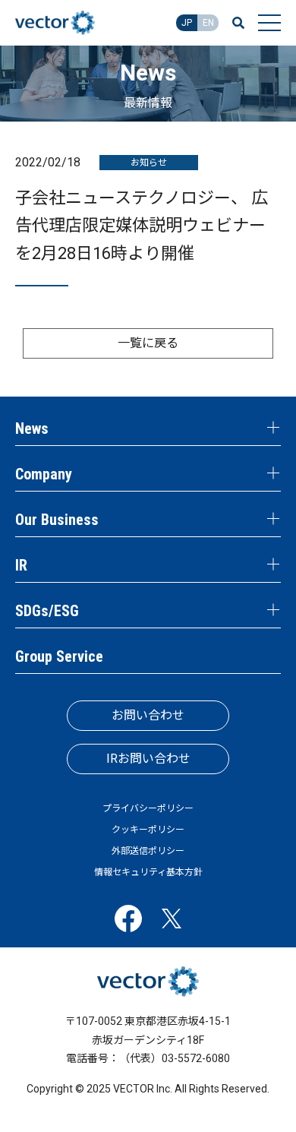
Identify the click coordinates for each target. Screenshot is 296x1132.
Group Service (59, 656)
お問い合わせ (148, 715)
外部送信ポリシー (148, 851)
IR (21, 565)
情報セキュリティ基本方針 (148, 872)
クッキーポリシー (148, 829)
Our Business (57, 520)
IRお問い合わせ (148, 758)
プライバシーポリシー (148, 808)
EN (208, 22)
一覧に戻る (148, 343)
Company (43, 474)
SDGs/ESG (47, 611)
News (32, 428)
